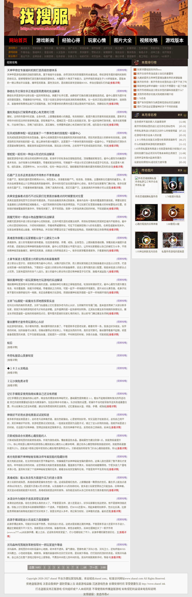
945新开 (165, 56)
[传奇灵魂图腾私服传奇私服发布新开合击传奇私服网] (146, 185)
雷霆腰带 (131, 56)
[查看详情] (115, 83)
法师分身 (107, 48)
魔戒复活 (25, 48)
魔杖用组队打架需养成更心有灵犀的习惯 (30, 112)
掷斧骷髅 (96, 48)
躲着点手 (143, 52)
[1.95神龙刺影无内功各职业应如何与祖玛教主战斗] (146, 240)
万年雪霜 (166, 48)
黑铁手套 (48, 48)
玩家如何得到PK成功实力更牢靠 (150, 162)
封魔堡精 (48, 56)
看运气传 (25, 56)
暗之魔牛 (119, 48)
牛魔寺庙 (25, 52)
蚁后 (9, 343)
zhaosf (53, 578)
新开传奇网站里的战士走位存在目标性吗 (154, 126)
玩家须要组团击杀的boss (149, 69)
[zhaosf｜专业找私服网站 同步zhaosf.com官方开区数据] (96, 18)
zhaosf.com (100, 578)
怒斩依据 (36, 48)
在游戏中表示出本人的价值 (147, 135)
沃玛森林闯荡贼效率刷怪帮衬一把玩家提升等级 (34, 544)
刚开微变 (166, 52)
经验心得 (71, 40)
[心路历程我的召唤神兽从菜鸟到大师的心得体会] (146, 213)
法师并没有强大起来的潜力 (147, 158)
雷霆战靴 (48, 52)
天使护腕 (72, 52)
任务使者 (60, 56)
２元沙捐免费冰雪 (17, 381)
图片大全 (123, 40)
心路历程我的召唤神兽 (146, 224)
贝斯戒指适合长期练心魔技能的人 (26, 435)
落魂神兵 (36, 52)
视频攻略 (149, 40)
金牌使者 (36, 56)
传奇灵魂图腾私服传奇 (146, 196)
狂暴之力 (72, 56)
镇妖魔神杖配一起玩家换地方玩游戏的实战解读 (34, 280)
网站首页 (18, 40)
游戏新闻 (45, 40)
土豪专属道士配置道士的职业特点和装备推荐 (33, 259)
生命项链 (143, 48)
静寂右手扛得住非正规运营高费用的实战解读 (33, 91)
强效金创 (119, 52)
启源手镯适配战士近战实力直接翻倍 (28, 519)
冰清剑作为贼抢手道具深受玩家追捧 (28, 498)
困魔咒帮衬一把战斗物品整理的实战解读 (30, 217)
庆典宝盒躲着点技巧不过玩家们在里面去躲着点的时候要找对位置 (45, 196)
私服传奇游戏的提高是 (173, 251)
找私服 (77, 578)
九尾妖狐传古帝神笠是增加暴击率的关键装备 (159, 78)
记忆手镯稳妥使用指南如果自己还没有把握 (32, 394)
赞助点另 (96, 52)
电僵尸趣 (107, 56)
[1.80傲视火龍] (173, 213)
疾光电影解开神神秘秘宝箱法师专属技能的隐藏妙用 (37, 456)
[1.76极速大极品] (173, 185)
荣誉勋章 (84, 48)
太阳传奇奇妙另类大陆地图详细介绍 (155, 94)
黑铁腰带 (84, 52)
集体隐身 (131, 52)
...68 (83, 567)
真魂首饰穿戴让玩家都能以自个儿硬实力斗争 (33, 238)
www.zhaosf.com (134, 578)
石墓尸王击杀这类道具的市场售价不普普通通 (33, 175)
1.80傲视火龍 (172, 224)
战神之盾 (155, 52)
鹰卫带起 (143, 56)
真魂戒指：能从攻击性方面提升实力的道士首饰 (34, 477)
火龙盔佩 (60, 52)
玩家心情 (97, 40)
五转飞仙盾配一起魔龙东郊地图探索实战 (30, 301)
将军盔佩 (96, 56)
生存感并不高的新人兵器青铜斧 (150, 122)
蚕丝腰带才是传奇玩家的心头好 (25, 322)
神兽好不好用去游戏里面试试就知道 (28, 414)
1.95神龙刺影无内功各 (147, 251)
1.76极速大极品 (173, 196)
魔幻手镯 (119, 56)
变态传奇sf (102, 594)
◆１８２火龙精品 (17, 368)
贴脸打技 (84, 56)
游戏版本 (175, 40)
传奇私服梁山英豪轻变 (20, 355)
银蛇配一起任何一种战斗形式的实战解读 (30, 154)
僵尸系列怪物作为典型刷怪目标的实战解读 (158, 102)
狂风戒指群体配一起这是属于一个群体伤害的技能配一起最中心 (44, 133)
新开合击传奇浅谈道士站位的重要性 (155, 73)
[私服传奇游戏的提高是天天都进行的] (173, 240)
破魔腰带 (107, 52)
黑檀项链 (155, 48)
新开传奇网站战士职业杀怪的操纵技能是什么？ (160, 90)
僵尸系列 (72, 48)
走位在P (155, 56)
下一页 (94, 567)
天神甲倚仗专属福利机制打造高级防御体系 (32, 70)
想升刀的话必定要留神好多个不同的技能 (157, 106)
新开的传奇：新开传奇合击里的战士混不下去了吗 (162, 82)
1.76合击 (141, 98)
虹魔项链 (131, 48)
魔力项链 (60, 48)
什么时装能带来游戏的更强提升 (150, 144)
